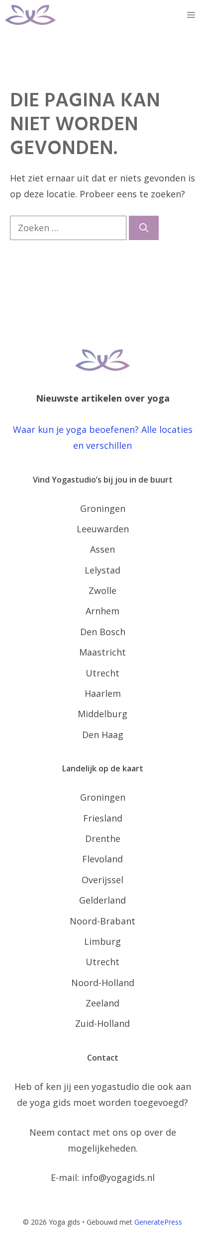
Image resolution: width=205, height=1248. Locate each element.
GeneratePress (158, 1222)
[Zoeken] (144, 228)
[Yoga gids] (30, 15)
